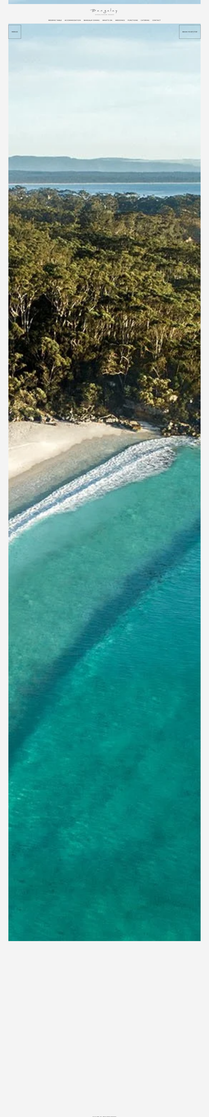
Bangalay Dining (91, 20)
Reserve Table (55, 20)
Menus (15, 32)
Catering (145, 20)
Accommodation (73, 20)
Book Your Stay (189, 32)
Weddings (120, 20)
